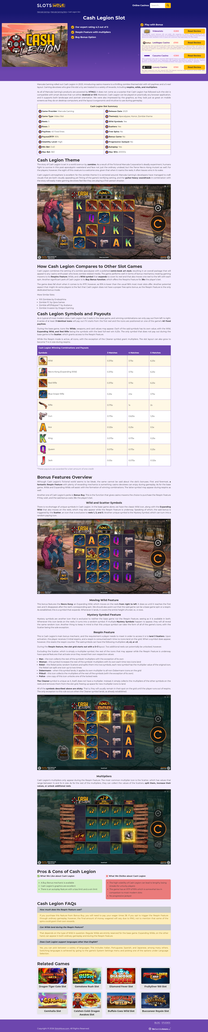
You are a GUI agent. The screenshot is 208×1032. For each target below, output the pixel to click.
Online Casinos (140, 5)
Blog (157, 1023)
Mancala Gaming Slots (59, 12)
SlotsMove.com (62, 1028)
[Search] (168, 5)
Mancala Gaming (43, 12)
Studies (166, 1023)
